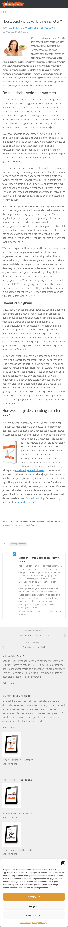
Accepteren (34, 896)
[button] (63, 863)
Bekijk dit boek (10, 763)
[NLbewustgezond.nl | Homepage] (16, 4)
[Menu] (64, 4)
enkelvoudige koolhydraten (29, 470)
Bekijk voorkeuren (34, 915)
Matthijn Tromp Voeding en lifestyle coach (32, 28)
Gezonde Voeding (35, 498)
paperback (19, 502)
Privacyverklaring (39, 922)
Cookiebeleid (25, 922)
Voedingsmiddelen (18, 543)
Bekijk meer (8, 683)
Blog (5, 12)
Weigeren (34, 906)
